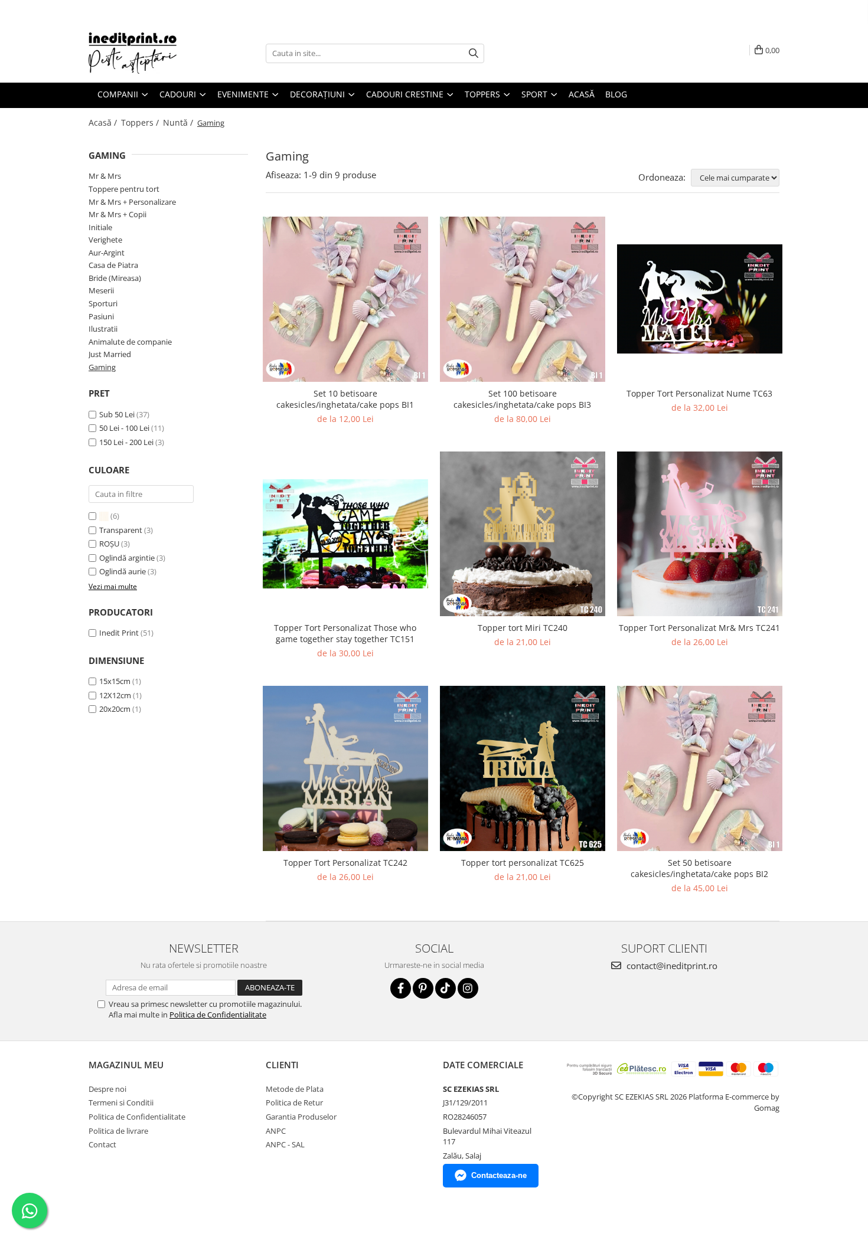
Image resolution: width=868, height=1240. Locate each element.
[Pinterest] (423, 988)
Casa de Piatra (113, 265)
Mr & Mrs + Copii (117, 214)
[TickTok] (445, 988)
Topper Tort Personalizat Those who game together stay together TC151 (345, 633)
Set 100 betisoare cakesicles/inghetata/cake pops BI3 (522, 399)
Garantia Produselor (301, 1116)
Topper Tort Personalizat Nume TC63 (699, 393)
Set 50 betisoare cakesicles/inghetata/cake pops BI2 (699, 868)
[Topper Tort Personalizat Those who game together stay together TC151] (345, 533)
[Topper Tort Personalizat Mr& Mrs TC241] (699, 534)
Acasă (582, 94)
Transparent (121, 530)
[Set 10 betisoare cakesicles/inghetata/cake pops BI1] (345, 299)
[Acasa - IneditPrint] (148, 53)
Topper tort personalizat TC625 (522, 862)
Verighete (105, 239)
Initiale (100, 227)
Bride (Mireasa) (115, 278)
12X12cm (115, 695)
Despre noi (107, 1089)
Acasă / (104, 122)
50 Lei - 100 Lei (124, 428)
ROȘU (110, 543)
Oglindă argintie (127, 557)
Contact (102, 1144)
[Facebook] (400, 988)
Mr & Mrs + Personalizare (132, 202)
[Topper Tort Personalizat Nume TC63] (699, 298)
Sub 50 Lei (117, 414)
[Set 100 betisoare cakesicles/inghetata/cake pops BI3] (522, 299)
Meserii (101, 290)
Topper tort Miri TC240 (522, 627)
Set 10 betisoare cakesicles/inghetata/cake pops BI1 (345, 399)
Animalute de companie (130, 341)
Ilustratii (103, 328)
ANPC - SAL (285, 1144)
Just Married (110, 354)
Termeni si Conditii (121, 1102)
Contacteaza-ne (499, 1175)
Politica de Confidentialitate (217, 1014)
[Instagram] (468, 988)
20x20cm (114, 709)
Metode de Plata (295, 1089)
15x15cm (114, 681)
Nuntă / (179, 122)
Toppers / (141, 122)
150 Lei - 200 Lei (126, 442)
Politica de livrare (118, 1131)
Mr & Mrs (105, 176)
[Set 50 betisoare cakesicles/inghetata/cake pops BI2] (699, 768)
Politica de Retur (294, 1102)
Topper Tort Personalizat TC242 (345, 862)
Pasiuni (101, 316)
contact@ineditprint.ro (670, 965)
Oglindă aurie (123, 571)
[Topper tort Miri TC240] (522, 534)
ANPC (276, 1131)
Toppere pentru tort (124, 189)
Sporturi (103, 303)
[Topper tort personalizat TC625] (522, 768)
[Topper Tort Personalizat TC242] (345, 768)
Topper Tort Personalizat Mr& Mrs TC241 (699, 627)
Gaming (102, 367)
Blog (616, 94)
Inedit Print (119, 632)
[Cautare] (473, 53)
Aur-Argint (107, 252)
